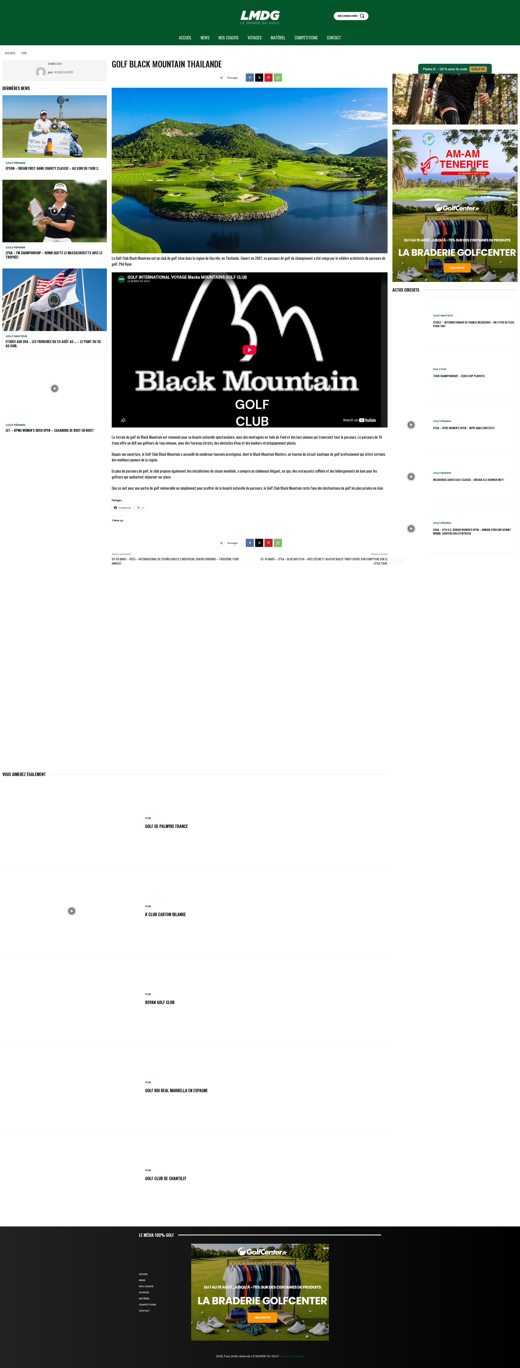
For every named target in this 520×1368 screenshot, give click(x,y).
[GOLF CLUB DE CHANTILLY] (71, 1175)
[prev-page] (395, 560)
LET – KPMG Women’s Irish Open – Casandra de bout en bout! (50, 430)
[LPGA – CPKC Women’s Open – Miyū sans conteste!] (411, 424)
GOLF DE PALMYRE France (166, 826)
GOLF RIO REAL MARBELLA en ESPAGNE (176, 1090)
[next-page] (401, 560)
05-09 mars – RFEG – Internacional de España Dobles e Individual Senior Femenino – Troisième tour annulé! (175, 561)
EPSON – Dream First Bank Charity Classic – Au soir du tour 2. (52, 168)
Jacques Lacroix (63, 72)
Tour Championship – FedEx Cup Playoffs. (459, 376)
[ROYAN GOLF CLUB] (71, 999)
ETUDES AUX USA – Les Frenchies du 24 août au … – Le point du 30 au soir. (53, 343)
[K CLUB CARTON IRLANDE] (71, 911)
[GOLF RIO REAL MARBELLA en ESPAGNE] (71, 1087)
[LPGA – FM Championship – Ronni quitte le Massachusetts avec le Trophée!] (54, 211)
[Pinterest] (268, 78)
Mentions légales (292, 1356)
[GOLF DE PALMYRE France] (71, 823)
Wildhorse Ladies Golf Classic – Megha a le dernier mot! (468, 479)
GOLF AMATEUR (16, 336)
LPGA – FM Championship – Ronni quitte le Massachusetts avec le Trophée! (54, 255)
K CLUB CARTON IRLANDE (165, 914)
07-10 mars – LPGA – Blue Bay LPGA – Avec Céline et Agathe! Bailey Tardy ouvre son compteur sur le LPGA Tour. (324, 561)
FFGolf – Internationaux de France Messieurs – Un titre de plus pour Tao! (473, 324)
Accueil (10, 53)
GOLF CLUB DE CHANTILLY (165, 1178)
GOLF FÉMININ (15, 163)
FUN (24, 53)
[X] (259, 78)
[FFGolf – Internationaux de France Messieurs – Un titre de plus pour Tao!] (411, 321)
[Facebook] (250, 78)
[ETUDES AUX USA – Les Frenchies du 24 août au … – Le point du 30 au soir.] (54, 299)
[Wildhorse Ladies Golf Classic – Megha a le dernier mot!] (411, 476)
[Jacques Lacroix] (42, 72)
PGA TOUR (439, 369)
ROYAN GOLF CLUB (159, 1002)
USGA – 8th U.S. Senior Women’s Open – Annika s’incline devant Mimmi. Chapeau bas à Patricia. (472, 531)
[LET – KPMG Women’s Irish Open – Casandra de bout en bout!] (54, 388)
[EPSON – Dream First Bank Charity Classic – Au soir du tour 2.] (54, 126)
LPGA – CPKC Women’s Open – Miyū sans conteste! (464, 428)
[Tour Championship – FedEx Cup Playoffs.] (411, 373)
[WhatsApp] (278, 78)
